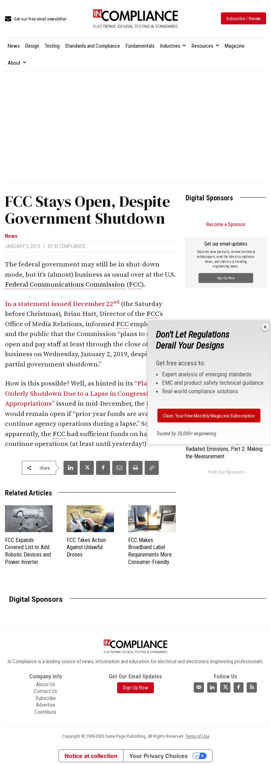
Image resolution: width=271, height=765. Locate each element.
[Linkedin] (71, 468)
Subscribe (46, 698)
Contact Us (45, 691)
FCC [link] (135, 285)
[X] (87, 468)
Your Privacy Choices (158, 755)
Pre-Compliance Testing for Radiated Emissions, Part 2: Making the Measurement (224, 449)
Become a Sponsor (225, 224)
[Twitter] (225, 687)
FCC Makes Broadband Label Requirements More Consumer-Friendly (150, 551)
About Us (45, 684)
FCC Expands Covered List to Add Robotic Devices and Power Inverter (28, 551)
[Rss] (252, 687)
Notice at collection (91, 755)
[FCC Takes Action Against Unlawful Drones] (90, 518)
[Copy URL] (152, 468)
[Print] (135, 468)
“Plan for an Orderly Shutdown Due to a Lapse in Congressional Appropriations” (88, 393)
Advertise (45, 705)
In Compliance (69, 246)
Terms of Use (197, 736)
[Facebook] (103, 468)
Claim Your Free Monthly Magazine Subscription (209, 415)
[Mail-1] (199, 687)
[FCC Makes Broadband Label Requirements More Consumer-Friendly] (152, 518)
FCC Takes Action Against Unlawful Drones (86, 547)
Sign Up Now (226, 277)
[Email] (119, 468)
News (11, 236)
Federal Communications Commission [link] (65, 285)
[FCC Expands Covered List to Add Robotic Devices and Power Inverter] (29, 518)
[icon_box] (35, 19)
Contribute (45, 712)
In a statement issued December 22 (62, 304)
